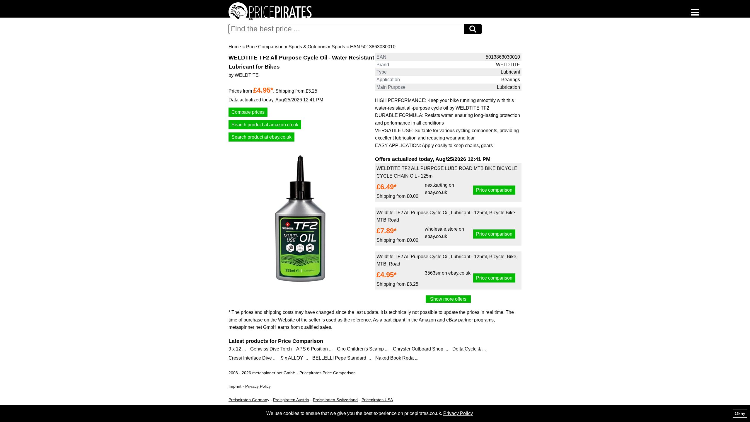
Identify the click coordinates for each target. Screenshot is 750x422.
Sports (338, 46)
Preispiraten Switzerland (335, 399)
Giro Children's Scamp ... (362, 348)
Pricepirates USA (377, 399)
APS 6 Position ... (314, 348)
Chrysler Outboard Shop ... (420, 348)
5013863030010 (503, 57)
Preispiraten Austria (291, 399)
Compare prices (248, 112)
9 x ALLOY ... (294, 357)
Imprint (235, 386)
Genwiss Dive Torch (271, 348)
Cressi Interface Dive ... (253, 357)
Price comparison (494, 190)
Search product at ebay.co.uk (261, 137)
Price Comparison (265, 46)
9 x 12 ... (237, 348)
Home (235, 46)
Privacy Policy (258, 386)
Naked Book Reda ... (396, 357)
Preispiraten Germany (249, 399)
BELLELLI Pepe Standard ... (341, 357)
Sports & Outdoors (308, 46)
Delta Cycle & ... (469, 348)
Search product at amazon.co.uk (264, 124)
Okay (740, 413)
